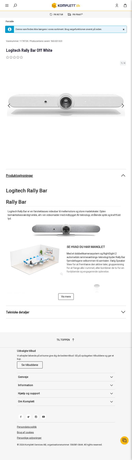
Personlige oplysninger (29, 438)
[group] (66, 105)
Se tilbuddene (29, 365)
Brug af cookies (25, 432)
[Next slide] (123, 106)
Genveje (23, 377)
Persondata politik (27, 427)
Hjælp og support (29, 393)
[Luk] (123, 29)
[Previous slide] (9, 106)
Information (25, 385)
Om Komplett (26, 401)
